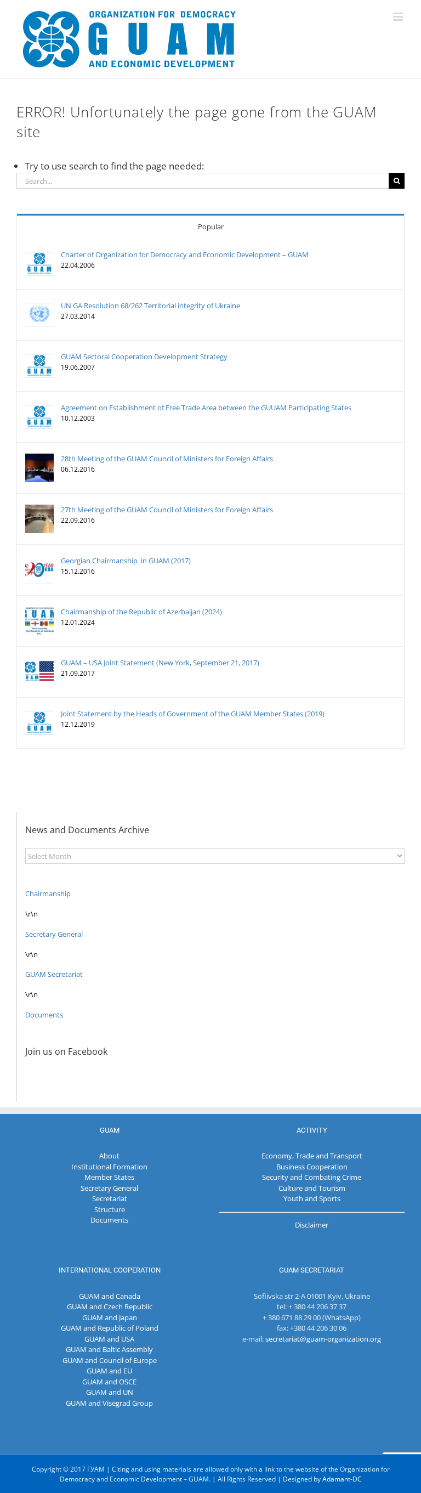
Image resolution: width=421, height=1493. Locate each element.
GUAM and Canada (109, 1296)
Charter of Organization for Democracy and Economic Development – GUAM (185, 254)
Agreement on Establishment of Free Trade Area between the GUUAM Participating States (206, 407)
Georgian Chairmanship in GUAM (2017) (126, 560)
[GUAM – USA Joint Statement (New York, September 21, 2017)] (39, 663)
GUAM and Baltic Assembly (109, 1349)
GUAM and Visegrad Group (109, 1403)
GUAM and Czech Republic (109, 1306)
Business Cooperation (312, 1167)
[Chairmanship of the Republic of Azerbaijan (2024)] (39, 612)
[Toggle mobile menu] (399, 16)
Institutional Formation (109, 1167)
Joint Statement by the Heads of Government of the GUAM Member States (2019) (193, 714)
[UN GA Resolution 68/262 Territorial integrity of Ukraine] (39, 305)
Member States (109, 1177)
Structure (109, 1209)
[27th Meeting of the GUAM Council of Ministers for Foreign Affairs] (39, 509)
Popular (211, 226)
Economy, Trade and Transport (311, 1156)
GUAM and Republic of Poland (109, 1328)
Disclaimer (311, 1225)
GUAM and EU (109, 1371)
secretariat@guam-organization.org (323, 1339)
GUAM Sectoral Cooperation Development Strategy (144, 356)
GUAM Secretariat (54, 974)
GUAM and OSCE (109, 1382)
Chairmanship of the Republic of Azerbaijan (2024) (141, 612)
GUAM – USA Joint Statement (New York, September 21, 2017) (160, 663)
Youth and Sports (311, 1198)
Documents (44, 1015)
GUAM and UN (109, 1392)
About (109, 1156)
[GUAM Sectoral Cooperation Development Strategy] (39, 356)
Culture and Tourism (311, 1188)
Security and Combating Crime (311, 1177)
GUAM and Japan (109, 1317)
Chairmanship (48, 893)
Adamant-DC (342, 1479)
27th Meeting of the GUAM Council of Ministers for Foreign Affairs (167, 509)
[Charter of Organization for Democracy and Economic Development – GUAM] (39, 254)
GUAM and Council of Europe (109, 1360)
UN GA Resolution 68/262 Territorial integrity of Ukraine (150, 305)
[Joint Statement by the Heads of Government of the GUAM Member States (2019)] (39, 714)
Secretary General (54, 934)
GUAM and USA (109, 1339)
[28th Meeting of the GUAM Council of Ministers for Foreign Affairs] (39, 458)
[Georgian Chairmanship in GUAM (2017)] (39, 560)
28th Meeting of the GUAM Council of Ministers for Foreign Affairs (167, 458)
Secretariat (109, 1198)
